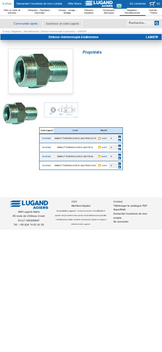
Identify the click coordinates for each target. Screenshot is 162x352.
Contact (117, 201)
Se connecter (138, 3)
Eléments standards (88, 11)
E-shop (7, 3)
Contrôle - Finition (153, 11)
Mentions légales (81, 205)
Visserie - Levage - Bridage (67, 11)
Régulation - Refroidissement (132, 11)
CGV (74, 201)
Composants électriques (109, 11)
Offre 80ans (75, 3)
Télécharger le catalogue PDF (130, 205)
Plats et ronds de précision (12, 11)
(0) (158, 3)
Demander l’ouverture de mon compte (39, 3)
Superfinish (119, 209)
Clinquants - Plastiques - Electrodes (39, 11)
